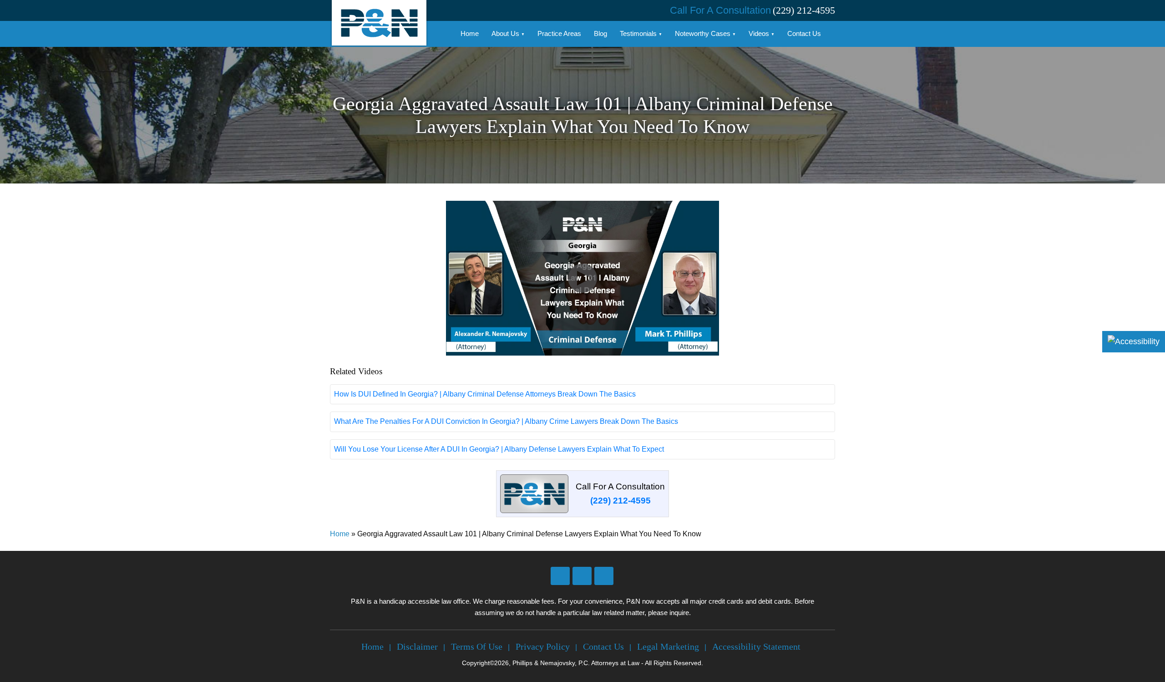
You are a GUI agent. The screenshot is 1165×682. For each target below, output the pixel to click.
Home (470, 33)
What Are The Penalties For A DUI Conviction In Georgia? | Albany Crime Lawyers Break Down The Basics (506, 421)
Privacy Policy (543, 646)
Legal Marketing (668, 646)
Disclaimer (417, 646)
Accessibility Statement (756, 646)
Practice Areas (559, 33)
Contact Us (804, 33)
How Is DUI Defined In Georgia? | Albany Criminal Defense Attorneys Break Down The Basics (485, 394)
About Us (505, 33)
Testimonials (638, 33)
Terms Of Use (476, 646)
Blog (600, 33)
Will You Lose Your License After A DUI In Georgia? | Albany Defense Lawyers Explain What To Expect (499, 449)
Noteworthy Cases (702, 33)
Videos (759, 33)
